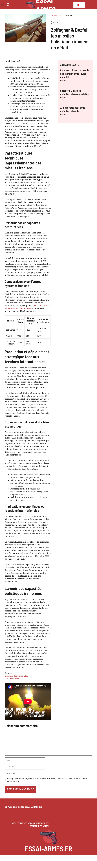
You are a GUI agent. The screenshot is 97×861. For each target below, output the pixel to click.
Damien (68, 15)
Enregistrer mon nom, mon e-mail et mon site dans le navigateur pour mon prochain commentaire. (47, 780)
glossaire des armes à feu (16, 676)
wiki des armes (12, 678)
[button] (8, 4)
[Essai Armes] (30, 4)
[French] (79, 5)
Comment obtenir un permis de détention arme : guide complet (74, 73)
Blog (54, 22)
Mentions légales (22, 823)
